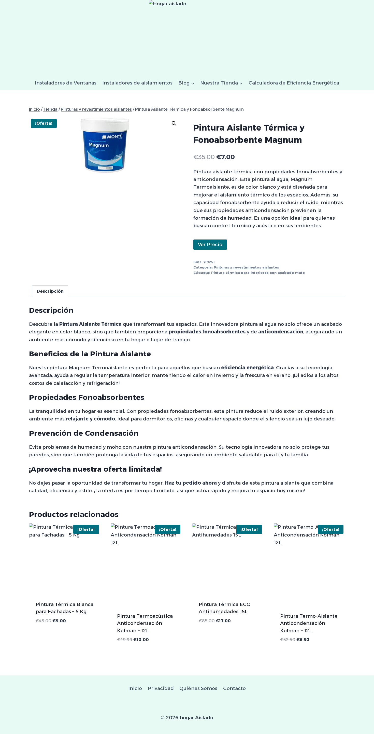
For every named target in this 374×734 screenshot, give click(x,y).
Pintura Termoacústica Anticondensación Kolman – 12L (145, 623)
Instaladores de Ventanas (65, 83)
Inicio (135, 688)
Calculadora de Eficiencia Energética (294, 83)
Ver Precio (210, 244)
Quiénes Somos (198, 688)
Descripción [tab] (50, 291)
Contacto (234, 688)
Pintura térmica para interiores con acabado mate (258, 273)
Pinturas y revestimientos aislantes (246, 267)
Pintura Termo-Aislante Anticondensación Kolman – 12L (309, 623)
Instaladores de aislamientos (137, 83)
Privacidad (161, 688)
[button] (174, 123)
